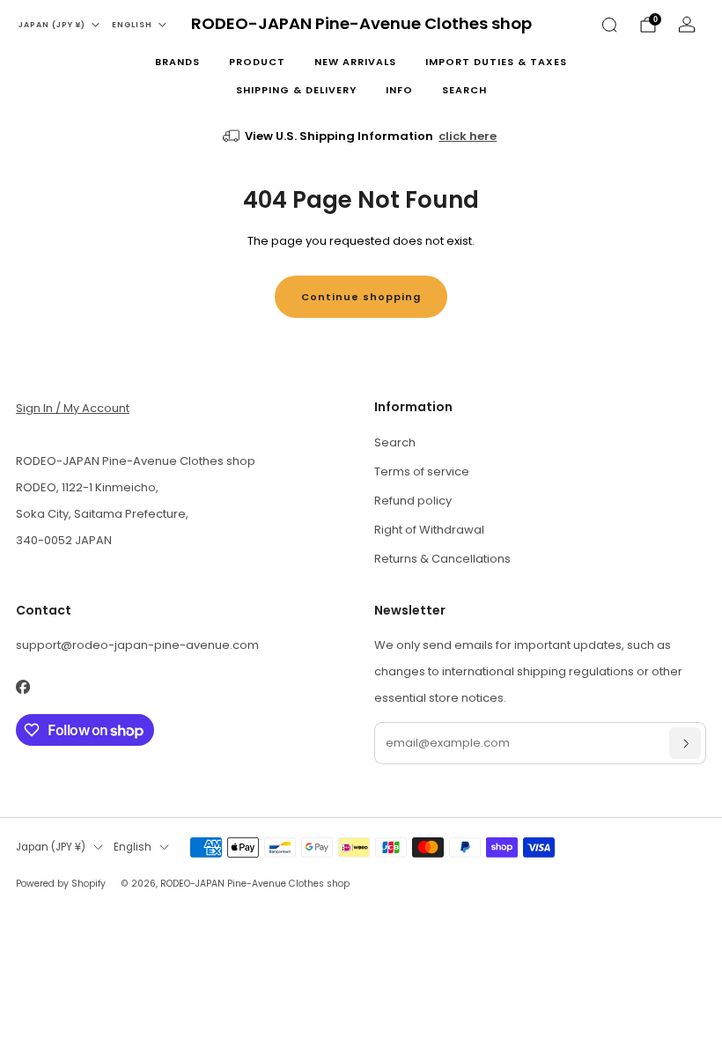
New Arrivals (355, 62)
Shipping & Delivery (296, 90)
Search (464, 90)
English (132, 24)
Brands (177, 62)
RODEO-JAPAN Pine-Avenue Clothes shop (361, 24)
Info (399, 90)
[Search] (609, 24)
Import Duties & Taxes (496, 62)
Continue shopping (361, 297)
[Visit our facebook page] (22, 686)
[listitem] (361, 136)
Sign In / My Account (72, 408)
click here (467, 136)
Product (257, 62)
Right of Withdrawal (429, 529)
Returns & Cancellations (442, 558)
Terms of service (421, 471)
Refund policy (413, 500)
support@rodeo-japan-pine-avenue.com (137, 645)
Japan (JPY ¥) (51, 24)
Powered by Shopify (61, 883)
